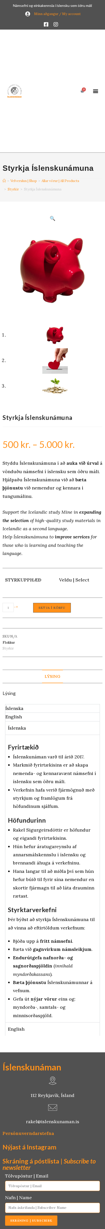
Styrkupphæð (23, 580)
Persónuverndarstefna (28, 1133)
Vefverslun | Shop (23, 181)
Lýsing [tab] (52, 676)
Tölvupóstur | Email (26, 1176)
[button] (95, 91)
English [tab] (13, 717)
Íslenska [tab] (14, 708)
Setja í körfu (51, 608)
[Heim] (5, 180)
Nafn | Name (18, 1197)
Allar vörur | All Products (60, 181)
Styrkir (13, 189)
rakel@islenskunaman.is (52, 1121)
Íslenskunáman (32, 1067)
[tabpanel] (52, 878)
